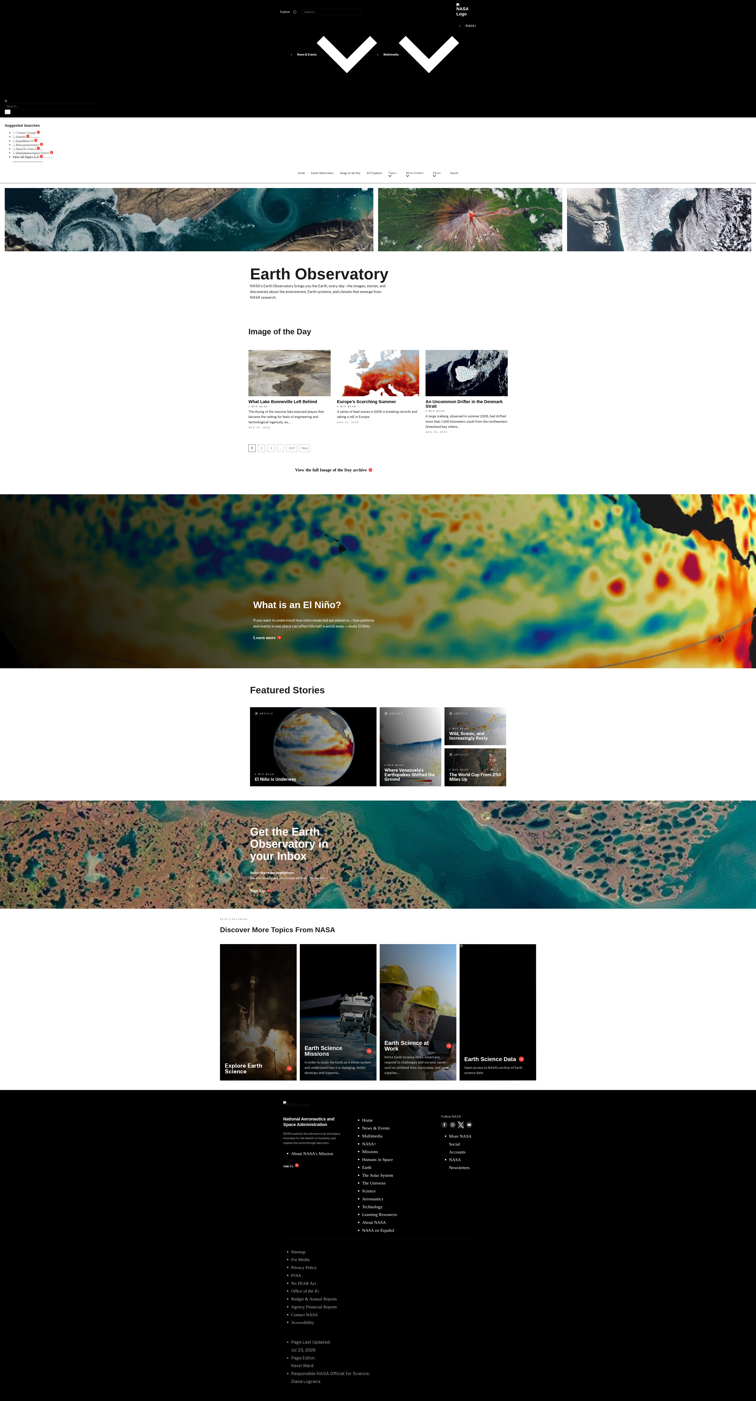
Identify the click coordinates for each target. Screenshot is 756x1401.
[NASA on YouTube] (469, 1125)
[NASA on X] (461, 1125)
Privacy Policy (319, 878)
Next (305, 448)
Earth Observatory (322, 173)
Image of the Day (350, 173)
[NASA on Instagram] (452, 1125)
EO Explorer (374, 173)
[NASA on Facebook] (444, 1125)
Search (454, 173)
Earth (301, 173)
